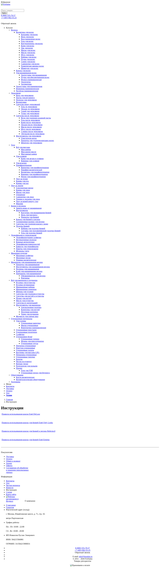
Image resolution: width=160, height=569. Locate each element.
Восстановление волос (30, 39)
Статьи (9, 492)
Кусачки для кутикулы (25, 282)
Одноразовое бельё (24, 337)
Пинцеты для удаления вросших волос (37, 140)
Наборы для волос (28, 57)
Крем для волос (27, 46)
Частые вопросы (13, 485)
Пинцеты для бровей (30, 217)
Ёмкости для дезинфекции (27, 246)
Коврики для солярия (30, 161)
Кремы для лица (23, 190)
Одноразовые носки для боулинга (35, 373)
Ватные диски (22, 364)
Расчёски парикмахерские (27, 91)
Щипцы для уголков (24, 292)
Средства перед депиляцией (28, 104)
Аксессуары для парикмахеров (29, 86)
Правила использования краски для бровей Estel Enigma (26, 440)
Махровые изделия (19, 253)
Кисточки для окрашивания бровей (36, 213)
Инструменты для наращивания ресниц (33, 267)
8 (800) (8, 15)
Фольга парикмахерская (31, 80)
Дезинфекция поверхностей (28, 244)
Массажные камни (29, 154)
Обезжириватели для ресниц (33, 276)
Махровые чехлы (23, 258)
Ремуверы (25, 278)
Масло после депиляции (31, 127)
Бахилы (19, 359)
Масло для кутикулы (25, 301)
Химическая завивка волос (32, 66)
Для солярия (21, 156)
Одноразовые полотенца (26, 332)
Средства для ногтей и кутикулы (30, 296)
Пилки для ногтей (24, 298)
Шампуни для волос (29, 68)
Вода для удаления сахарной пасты (36, 118)
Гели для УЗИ (27, 370)
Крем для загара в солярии (32, 158)
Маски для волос (28, 50)
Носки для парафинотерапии (33, 177)
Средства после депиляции (27, 116)
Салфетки (20, 334)
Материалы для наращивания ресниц (27, 262)
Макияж (19, 204)
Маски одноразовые (29, 325)
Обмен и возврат (13, 461)
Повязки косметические (26, 260)
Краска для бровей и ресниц (28, 219)
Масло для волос (28, 52)
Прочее (19, 368)
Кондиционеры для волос (32, 43)
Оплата (9, 391)
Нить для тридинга (29, 215)
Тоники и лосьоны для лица (28, 199)
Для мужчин (21, 163)
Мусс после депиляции (31, 129)
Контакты (10, 386)
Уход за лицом (17, 186)
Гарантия (10, 507)
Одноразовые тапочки (25, 357)
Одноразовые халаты (25, 350)
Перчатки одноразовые (26, 346)
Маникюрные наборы (25, 287)
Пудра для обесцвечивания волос (35, 77)
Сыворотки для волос (30, 64)
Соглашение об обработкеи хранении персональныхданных (17, 470)
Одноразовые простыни (26, 330)
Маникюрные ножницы (26, 289)
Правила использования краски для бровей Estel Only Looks (27, 423)
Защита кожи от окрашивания (29, 208)
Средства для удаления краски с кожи (32, 224)
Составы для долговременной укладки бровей (40, 231)
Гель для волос (27, 41)
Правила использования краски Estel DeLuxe (21, 414)
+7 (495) (9, 18)
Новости (9, 488)
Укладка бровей (23, 226)
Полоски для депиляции (26, 100)
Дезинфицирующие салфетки (28, 237)
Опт (8, 393)
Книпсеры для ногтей (30, 310)
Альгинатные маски (24, 188)
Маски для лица (23, 192)
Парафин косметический (31, 170)
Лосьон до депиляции (30, 109)
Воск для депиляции (25, 95)
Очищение (20, 195)
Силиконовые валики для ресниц (30, 222)
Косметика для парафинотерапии (35, 172)
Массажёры (26, 149)
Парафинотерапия (24, 165)
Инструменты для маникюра (28, 305)
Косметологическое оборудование (30, 379)
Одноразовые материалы (21, 319)
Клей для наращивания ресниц (29, 271)
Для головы (21, 321)
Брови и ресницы (18, 206)
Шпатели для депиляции (31, 143)
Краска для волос (23, 71)
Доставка (10, 388)
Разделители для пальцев (26, 366)
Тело (13, 145)
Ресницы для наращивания (27, 269)
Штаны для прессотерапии (32, 341)
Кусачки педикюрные (25, 285)
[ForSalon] (80, 6)
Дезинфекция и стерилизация (23, 235)
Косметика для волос (25, 32)
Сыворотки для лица (25, 197)
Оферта (9, 466)
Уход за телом (22, 179)
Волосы (14, 30)
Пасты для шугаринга (25, 98)
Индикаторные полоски (26, 240)
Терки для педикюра (29, 314)
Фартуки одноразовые (25, 348)
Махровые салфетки (24, 255)
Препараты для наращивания (28, 273)
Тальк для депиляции (30, 113)
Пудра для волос (28, 59)
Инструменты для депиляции (28, 136)
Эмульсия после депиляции (32, 134)
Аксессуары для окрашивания (34, 75)
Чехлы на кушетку (24, 361)
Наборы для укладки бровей (33, 228)
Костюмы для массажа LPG (27, 352)
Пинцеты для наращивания (27, 264)
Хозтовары (15, 382)
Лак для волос (27, 48)
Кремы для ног (22, 183)
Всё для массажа (23, 147)
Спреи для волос (28, 62)
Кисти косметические (25, 377)
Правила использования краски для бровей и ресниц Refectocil (28, 431)
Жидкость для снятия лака (27, 316)
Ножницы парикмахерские (27, 89)
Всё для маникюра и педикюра (24, 280)
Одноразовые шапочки (31, 323)
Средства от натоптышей (27, 303)
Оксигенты (26, 82)
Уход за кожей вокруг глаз (27, 201)
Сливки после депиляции (32, 131)
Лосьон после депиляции (31, 125)
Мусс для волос (27, 55)
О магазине (11, 505)
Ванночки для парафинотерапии (35, 167)
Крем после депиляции (31, 122)
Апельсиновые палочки (31, 307)
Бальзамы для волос (29, 34)
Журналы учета (22, 251)
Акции (9, 395)
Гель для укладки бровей (31, 233)
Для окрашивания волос (26, 73)
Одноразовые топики (30, 339)
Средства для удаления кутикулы (30, 294)
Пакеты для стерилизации (27, 249)
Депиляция (15, 93)
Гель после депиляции (30, 120)
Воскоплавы (21, 102)
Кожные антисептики (25, 242)
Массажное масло (28, 152)
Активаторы (26, 84)
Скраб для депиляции (30, 111)
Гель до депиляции (29, 107)
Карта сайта (11, 494)
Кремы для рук (22, 181)
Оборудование (17, 375)
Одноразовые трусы (29, 343)
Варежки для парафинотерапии (34, 174)
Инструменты (22, 210)
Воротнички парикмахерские (33, 328)
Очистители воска (29, 138)
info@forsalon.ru (85, 556)
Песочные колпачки (29, 312)
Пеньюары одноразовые (26, 355)
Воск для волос (27, 37)
